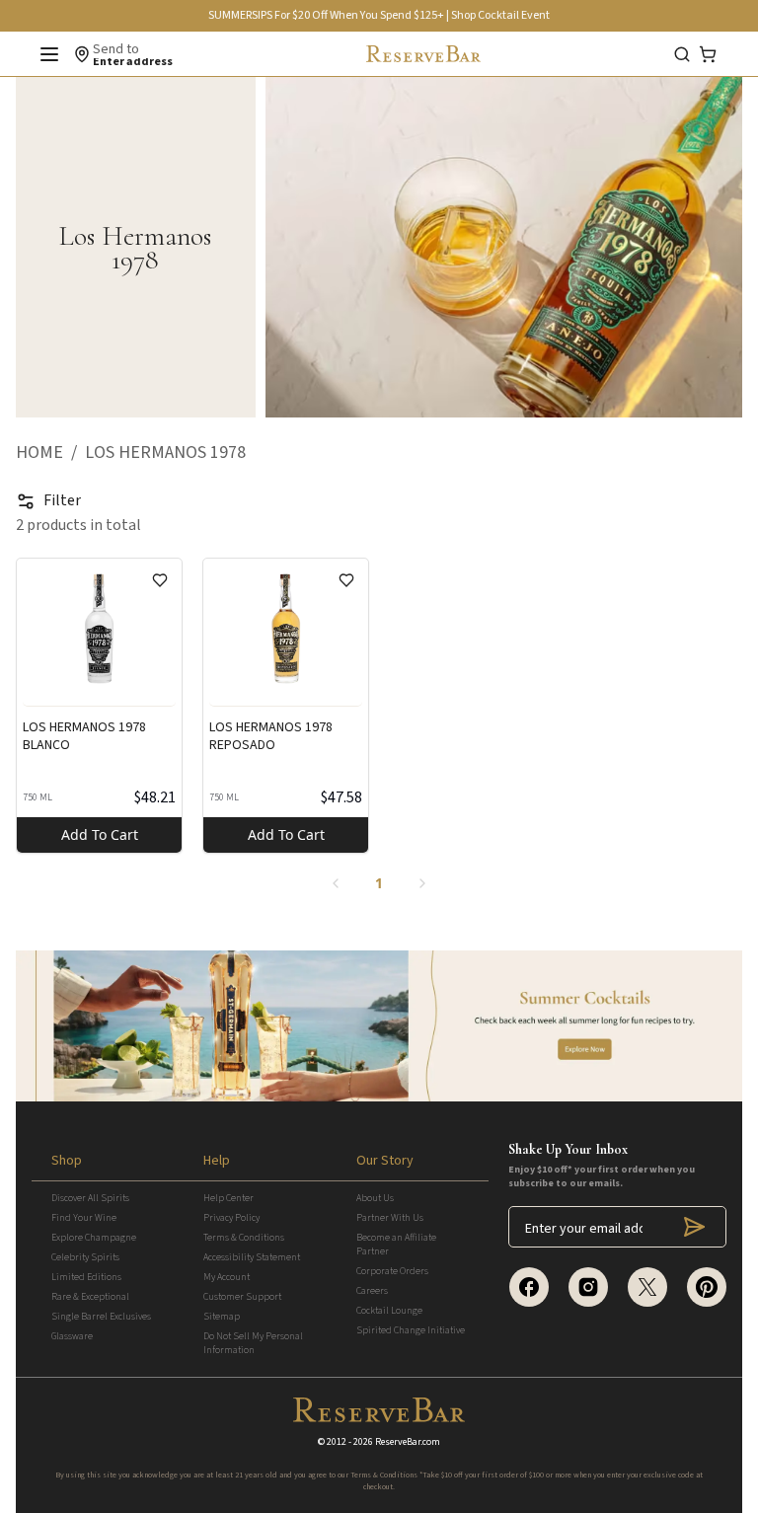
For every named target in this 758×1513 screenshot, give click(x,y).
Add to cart (99, 834)
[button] (50, 453)
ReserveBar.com (407, 1442)
